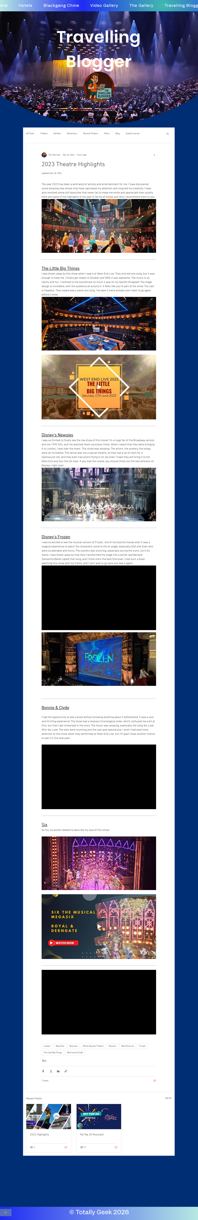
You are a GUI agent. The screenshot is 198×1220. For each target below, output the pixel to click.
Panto (106, 133)
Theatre (43, 133)
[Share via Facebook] (43, 1071)
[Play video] (99, 387)
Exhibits (57, 133)
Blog (118, 133)
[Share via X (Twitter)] (50, 1071)
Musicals (73, 1046)
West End (60, 1046)
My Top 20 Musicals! (92, 1134)
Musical (112, 1046)
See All (168, 1098)
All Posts (30, 133)
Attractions (72, 133)
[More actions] (154, 155)
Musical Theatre (90, 133)
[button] (167, 133)
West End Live (127, 1046)
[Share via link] (65, 1071)
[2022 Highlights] (48, 1116)
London (47, 1046)
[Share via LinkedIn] (58, 1071)
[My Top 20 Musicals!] (99, 1116)
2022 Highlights (39, 1134)
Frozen (142, 1046)
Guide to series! (133, 133)
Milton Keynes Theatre (93, 1046)
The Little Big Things (53, 1052)
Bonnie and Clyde (75, 1052)
